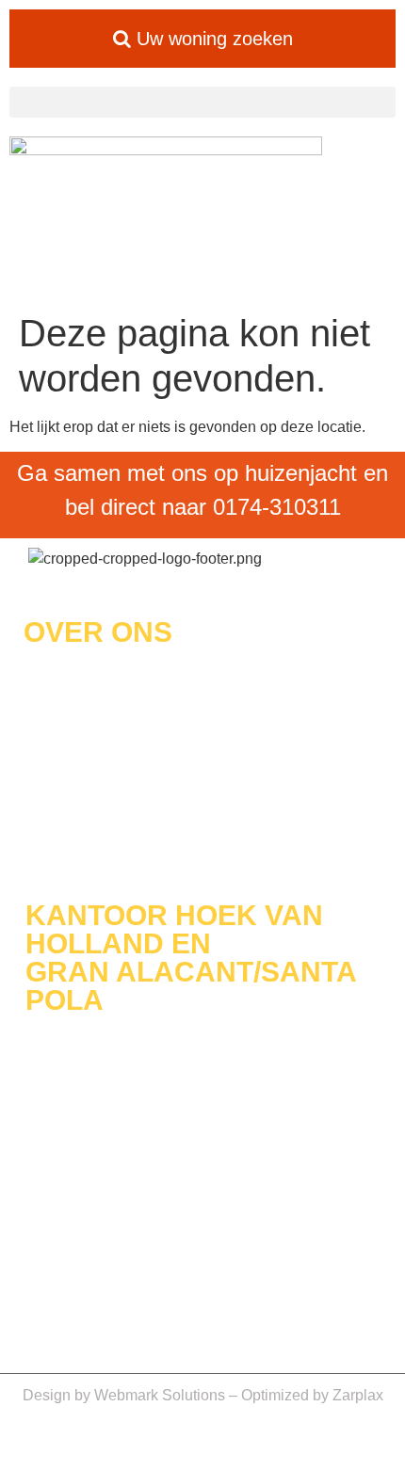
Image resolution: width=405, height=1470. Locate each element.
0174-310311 (277, 506)
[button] (202, 102)
